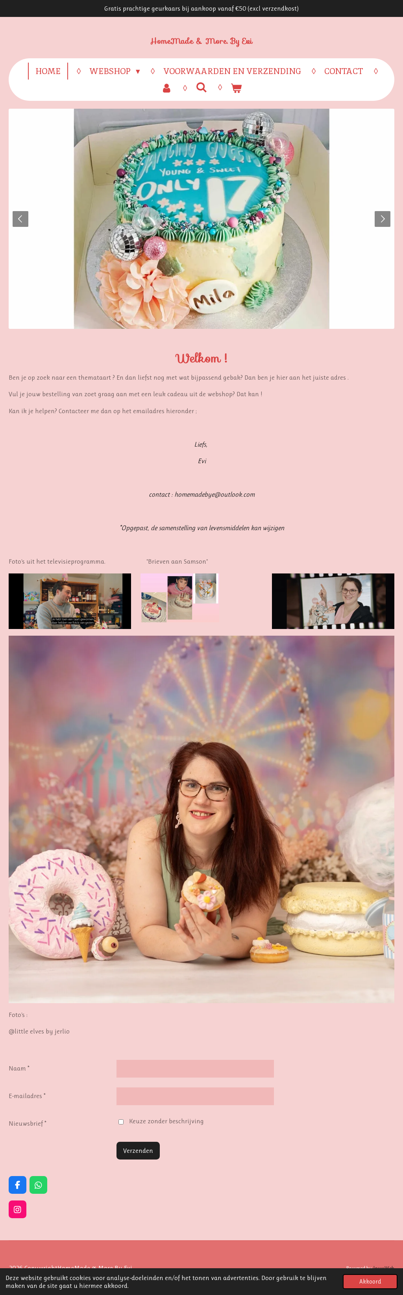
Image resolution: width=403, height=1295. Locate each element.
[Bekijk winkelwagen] (236, 88)
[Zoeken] (201, 87)
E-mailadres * (27, 1096)
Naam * (19, 1068)
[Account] (166, 88)
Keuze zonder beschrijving (166, 1121)
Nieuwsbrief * (27, 1123)
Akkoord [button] (370, 1281)
